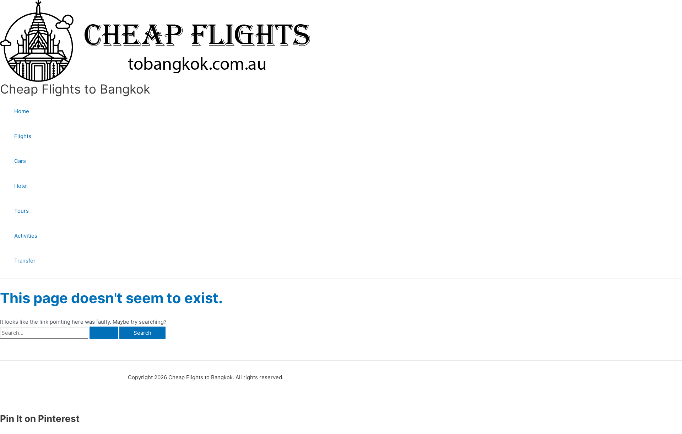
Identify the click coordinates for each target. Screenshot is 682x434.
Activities (25, 235)
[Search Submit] (104, 333)
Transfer (25, 260)
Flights (22, 136)
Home (21, 111)
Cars (20, 161)
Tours (21, 210)
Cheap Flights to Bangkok (75, 88)
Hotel (21, 185)
